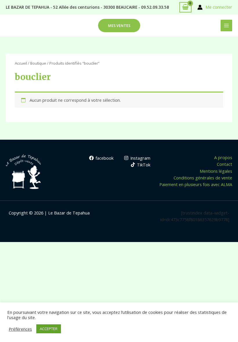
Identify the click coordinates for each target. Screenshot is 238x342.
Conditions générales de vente (203, 178)
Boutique (38, 63)
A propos (223, 157)
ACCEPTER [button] (48, 328)
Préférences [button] (20, 329)
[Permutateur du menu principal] (226, 25)
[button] (119, 25)
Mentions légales (216, 171)
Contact (224, 164)
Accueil (21, 63)
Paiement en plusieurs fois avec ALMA (195, 184)
